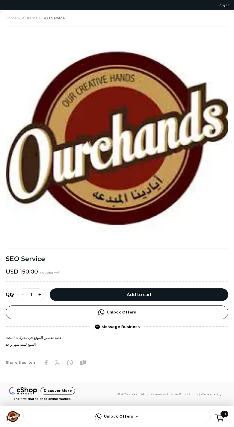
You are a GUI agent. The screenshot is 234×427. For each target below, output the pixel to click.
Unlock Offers (121, 312)
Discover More (58, 390)
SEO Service (54, 18)
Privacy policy (211, 394)
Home (11, 18)
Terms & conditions (183, 394)
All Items (29, 18)
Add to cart (139, 294)
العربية (224, 5)
